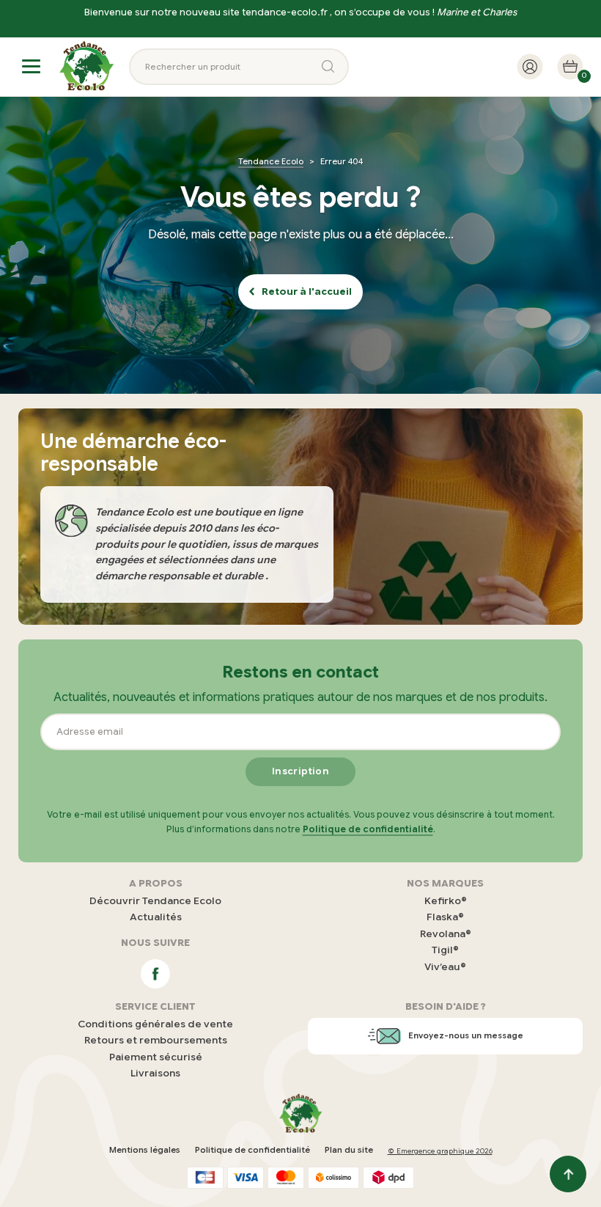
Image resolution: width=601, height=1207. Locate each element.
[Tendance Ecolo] (86, 67)
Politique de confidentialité (368, 828)
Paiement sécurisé (155, 1057)
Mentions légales (144, 1150)
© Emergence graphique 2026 (440, 1151)
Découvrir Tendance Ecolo (155, 901)
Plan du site (349, 1150)
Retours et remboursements (155, 1040)
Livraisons (155, 1073)
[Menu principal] (31, 66)
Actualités (156, 917)
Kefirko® (445, 901)
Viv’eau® (445, 967)
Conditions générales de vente (155, 1024)
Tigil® (445, 950)
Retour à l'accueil (307, 292)
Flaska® (445, 917)
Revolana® (445, 934)
